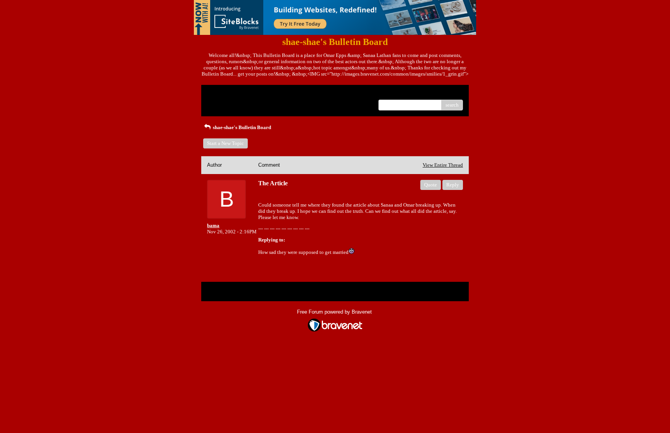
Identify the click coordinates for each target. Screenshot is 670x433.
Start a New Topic (225, 143)
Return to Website (226, 94)
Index (257, 94)
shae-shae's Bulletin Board (241, 127)
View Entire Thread (443, 165)
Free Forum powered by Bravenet (335, 312)
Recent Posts (220, 102)
